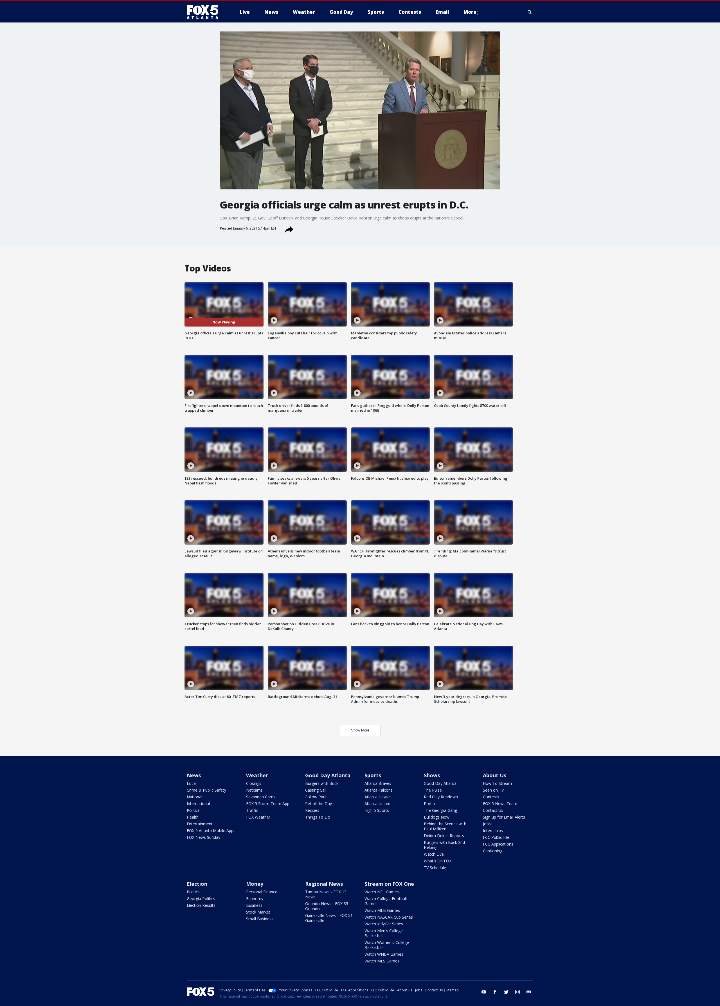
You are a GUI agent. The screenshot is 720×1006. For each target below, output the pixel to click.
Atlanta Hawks (377, 796)
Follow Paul (315, 796)
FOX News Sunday (203, 837)
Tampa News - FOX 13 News (325, 894)
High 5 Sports (376, 810)
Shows (432, 775)
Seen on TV (493, 790)
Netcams (254, 790)
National (194, 796)
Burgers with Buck (321, 783)
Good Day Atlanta (327, 775)
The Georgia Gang (440, 810)
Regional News (324, 883)
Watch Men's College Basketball (383, 933)
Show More (360, 730)
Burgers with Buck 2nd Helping (444, 845)
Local (192, 783)
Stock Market (258, 912)
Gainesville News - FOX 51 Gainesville (329, 918)
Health (193, 817)
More (470, 12)
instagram (517, 991)
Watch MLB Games (382, 910)
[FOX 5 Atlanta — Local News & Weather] (205, 12)
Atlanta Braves (377, 783)
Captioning (492, 850)
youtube (483, 991)
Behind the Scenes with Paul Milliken (445, 826)
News (194, 775)
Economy (254, 898)
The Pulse (433, 790)
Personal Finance (261, 891)
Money (254, 883)
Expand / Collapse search (529, 12)
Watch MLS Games (381, 961)
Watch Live (434, 854)
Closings (253, 783)
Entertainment (200, 823)
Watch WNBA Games (383, 954)
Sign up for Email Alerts (504, 817)
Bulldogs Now (436, 817)
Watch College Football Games (385, 901)
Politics (193, 810)
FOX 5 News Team (500, 803)
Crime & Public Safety (206, 790)
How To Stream (497, 783)
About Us (494, 775)
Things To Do (317, 817)
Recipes (312, 810)
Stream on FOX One (389, 883)
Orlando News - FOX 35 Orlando (326, 906)
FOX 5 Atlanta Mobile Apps (211, 830)
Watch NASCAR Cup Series (388, 917)
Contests (491, 796)
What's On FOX (437, 861)
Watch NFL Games (381, 891)
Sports (372, 775)
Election (197, 883)
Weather (257, 775)
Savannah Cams (260, 796)
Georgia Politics (201, 898)
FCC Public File (496, 837)
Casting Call (315, 790)
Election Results (201, 905)
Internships (493, 830)
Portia (429, 803)
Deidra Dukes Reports (444, 835)
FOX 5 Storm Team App (267, 803)
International (198, 803)
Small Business (259, 918)
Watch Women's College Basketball (386, 945)
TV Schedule (435, 867)
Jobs (487, 823)
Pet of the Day (318, 803)
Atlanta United (377, 803)
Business (254, 905)
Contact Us (493, 810)
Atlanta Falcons (378, 790)
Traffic (252, 810)
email (528, 991)
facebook (495, 991)
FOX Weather (258, 817)
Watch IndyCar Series (383, 923)
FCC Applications (498, 844)
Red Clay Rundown (441, 796)
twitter (506, 991)
